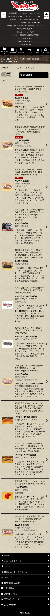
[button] (3, 15)
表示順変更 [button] (28, 75)
